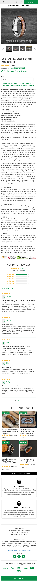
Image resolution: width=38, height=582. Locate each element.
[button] (5, 65)
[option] (9, 48)
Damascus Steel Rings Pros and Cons (19, 530)
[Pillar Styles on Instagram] (19, 556)
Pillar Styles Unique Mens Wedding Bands (15, 563)
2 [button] (18, 400)
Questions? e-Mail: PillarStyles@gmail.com (19, 550)
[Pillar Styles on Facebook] (14, 556)
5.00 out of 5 (23, 268)
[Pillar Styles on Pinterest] (23, 556)
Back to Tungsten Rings (20, 474)
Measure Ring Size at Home (19, 534)
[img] (6, 293)
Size (2, 76)
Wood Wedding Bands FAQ (19, 532)
